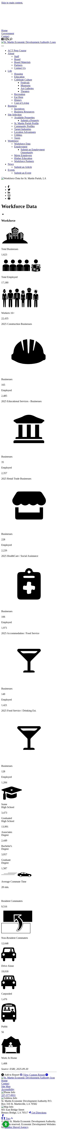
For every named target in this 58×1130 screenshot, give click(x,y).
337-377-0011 (8, 1095)
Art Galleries (27, 88)
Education (19, 76)
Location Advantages (25, 132)
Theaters (25, 91)
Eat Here (18, 97)
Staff (16, 56)
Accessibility (7, 1089)
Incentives (19, 108)
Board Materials (22, 62)
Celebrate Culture (23, 79)
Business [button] (12, 106)
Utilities (18, 135)
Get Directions (38, 1112)
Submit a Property (30, 120)
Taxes (17, 138)
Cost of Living (21, 103)
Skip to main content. (12, 2)
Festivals (25, 82)
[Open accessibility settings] (6, 1124)
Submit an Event (22, 172)
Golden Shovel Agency (16, 1127)
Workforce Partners (24, 161)
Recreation (19, 94)
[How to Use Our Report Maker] (46, 1074)
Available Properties (24, 117)
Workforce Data (22, 143)
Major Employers (23, 155)
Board (17, 59)
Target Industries (22, 129)
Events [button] (11, 170)
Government (7, 33)
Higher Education (23, 158)
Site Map (5, 1086)
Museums (25, 85)
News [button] (11, 164)
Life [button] (10, 71)
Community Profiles (24, 126)
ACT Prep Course (17, 50)
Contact (5, 36)
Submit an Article (23, 167)
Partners (18, 65)
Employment (20, 146)
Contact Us (20, 68)
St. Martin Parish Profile (26, 123)
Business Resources (24, 111)
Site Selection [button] (15, 114)
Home (4, 30)
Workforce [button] (13, 140)
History (18, 100)
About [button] (11, 53)
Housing (18, 73)
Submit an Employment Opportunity (33, 151)
